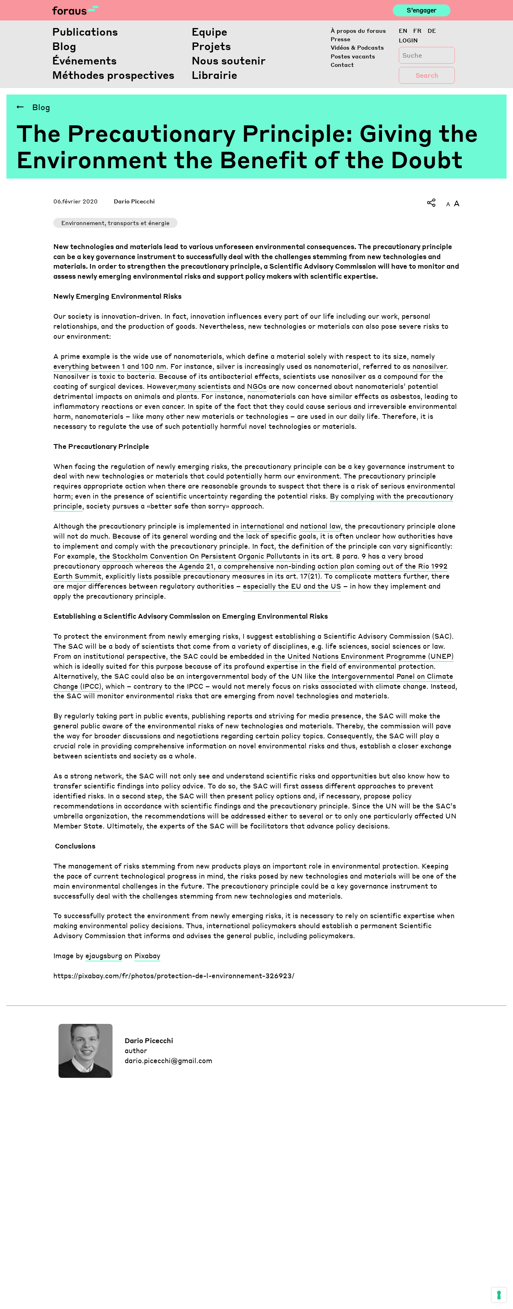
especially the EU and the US (292, 586)
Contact (342, 64)
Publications (85, 31)
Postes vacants (353, 56)
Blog (64, 45)
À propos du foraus (358, 30)
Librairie (214, 74)
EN (403, 30)
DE (432, 30)
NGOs (257, 386)
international (262, 526)
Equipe (209, 31)
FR (417, 30)
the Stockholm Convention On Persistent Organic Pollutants (200, 556)
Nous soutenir (229, 60)
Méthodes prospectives (113, 74)
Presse (340, 38)
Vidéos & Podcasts (357, 47)
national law (320, 526)
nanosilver (429, 366)
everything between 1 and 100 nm (109, 366)
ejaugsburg (103, 955)
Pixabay (147, 955)
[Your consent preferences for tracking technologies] (499, 1295)
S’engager (421, 10)
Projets (211, 45)
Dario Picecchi (134, 201)
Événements (84, 60)
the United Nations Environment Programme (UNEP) (364, 656)
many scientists (204, 386)
